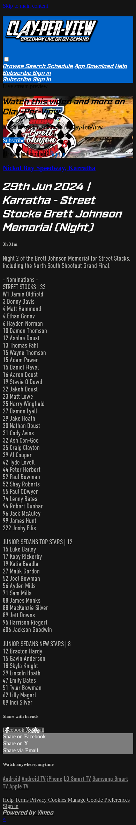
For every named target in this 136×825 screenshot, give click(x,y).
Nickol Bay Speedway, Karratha (49, 168)
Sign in (42, 73)
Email (37, 730)
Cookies (58, 800)
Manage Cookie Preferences (99, 800)
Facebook (14, 730)
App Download (94, 66)
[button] (6, 59)
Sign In (42, 79)
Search (36, 66)
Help (121, 66)
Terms (22, 800)
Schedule (60, 66)
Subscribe (13, 140)
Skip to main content (25, 6)
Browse (14, 66)
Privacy (39, 800)
